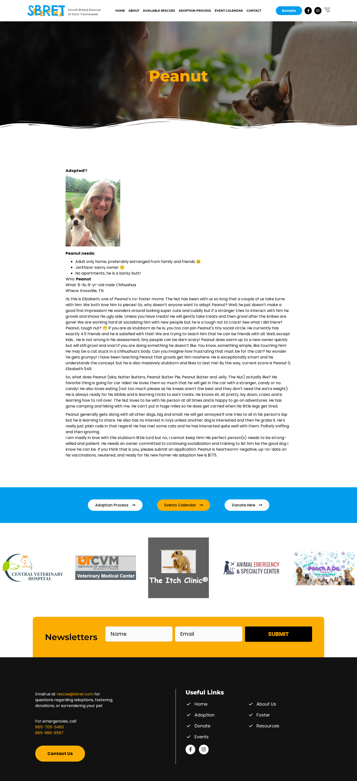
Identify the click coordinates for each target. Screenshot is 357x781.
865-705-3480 (49, 727)
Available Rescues (159, 10)
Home (120, 10)
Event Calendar (229, 10)
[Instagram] (318, 10)
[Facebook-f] (308, 10)
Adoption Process (195, 10)
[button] (5, 569)
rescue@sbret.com (75, 694)
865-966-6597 (49, 733)
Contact (253, 10)
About (133, 10)
